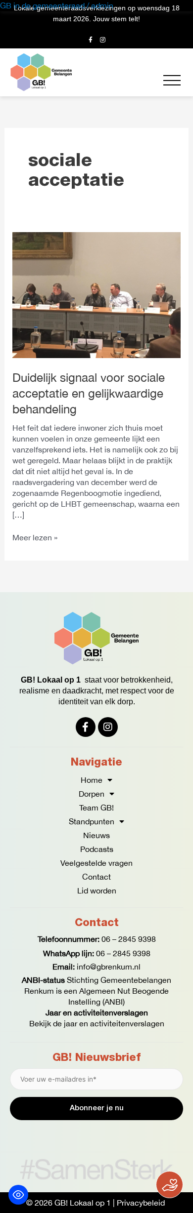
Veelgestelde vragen (96, 862)
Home (91, 779)
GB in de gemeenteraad (42, 5)
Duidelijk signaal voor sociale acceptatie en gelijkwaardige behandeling (88, 393)
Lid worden (96, 890)
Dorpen (91, 793)
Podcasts (96, 849)
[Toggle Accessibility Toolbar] (18, 1195)
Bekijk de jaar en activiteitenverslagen (96, 1023)
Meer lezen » (34, 537)
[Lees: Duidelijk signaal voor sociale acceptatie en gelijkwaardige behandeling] (96, 293)
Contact (96, 876)
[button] (172, 80)
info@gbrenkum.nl (109, 966)
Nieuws (96, 835)
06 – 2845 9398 (128, 938)
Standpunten (91, 821)
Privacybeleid (141, 1202)
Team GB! (96, 807)
